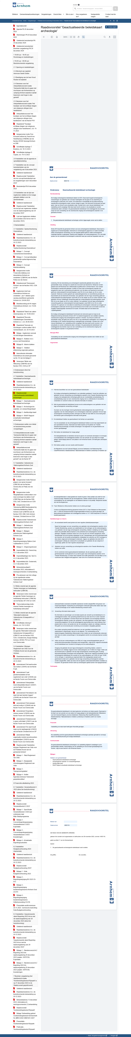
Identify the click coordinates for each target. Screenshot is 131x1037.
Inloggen (113, 1035)
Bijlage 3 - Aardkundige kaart (26, 412)
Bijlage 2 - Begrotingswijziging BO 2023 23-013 (24, 879)
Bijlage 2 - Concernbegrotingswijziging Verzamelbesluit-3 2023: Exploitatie (22, 823)
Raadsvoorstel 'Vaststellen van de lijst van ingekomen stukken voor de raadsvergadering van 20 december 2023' (25, 209)
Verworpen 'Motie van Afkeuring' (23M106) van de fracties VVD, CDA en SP (22, 364)
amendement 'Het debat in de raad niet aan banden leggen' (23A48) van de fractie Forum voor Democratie (25, 696)
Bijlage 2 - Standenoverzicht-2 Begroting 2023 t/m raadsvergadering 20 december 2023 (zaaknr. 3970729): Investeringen (25, 967)
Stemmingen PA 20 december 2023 (25, 36)
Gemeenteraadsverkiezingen (29, 14)
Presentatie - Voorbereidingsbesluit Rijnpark (23, 1022)
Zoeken (75, 5)
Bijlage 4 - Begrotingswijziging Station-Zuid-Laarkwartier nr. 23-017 (24, 541)
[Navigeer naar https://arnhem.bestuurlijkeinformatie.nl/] (21, 7)
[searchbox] (92, 8)
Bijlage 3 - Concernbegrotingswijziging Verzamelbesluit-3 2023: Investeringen (22, 833)
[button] (115, 8)
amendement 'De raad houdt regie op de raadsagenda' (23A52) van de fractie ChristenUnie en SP (25, 729)
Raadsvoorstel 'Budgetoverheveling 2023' (22, 867)
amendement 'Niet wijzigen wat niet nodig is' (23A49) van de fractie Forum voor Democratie (24, 705)
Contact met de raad (110, 15)
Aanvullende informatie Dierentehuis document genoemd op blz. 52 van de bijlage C (24, 356)
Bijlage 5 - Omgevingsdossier (26, 547)
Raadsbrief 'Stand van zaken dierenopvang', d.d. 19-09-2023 (24, 313)
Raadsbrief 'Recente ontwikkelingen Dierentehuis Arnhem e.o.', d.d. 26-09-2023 (23, 319)
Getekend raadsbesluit (24, 173)
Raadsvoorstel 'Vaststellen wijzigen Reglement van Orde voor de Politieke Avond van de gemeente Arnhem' (25, 748)
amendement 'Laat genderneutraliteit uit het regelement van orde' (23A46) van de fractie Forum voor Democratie (24, 676)
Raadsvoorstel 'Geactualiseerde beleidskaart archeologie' (23, 395)
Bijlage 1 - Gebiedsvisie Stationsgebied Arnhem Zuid (23, 526)
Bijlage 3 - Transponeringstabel (20, 770)
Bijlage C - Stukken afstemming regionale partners (23, 349)
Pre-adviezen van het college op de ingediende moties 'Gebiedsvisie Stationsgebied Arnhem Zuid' (24, 578)
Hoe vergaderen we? (81, 15)
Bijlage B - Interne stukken (25, 344)
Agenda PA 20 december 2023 (23, 30)
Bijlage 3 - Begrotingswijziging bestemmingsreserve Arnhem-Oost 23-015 (25, 888)
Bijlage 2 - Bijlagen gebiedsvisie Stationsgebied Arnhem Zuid (23, 533)
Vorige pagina (112, 27)
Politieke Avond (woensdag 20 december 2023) (50, 20)
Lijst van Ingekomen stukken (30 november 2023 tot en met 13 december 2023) (24, 219)
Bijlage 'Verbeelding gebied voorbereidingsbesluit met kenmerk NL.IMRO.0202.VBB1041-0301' (25, 1016)
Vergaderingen (46, 14)
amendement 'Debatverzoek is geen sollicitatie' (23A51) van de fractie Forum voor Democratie (25, 721)
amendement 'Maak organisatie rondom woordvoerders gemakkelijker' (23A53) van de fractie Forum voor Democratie (25, 738)
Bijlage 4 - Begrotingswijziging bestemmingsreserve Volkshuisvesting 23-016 (21, 898)
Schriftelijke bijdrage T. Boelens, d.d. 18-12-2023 (22, 148)
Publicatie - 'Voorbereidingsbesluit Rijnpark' (24, 1028)
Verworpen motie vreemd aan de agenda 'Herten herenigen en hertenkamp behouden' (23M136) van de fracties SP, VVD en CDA (25, 597)
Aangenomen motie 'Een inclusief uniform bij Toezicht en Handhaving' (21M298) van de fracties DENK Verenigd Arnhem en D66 (24, 138)
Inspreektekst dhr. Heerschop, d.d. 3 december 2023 (25, 551)
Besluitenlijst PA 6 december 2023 (24, 187)
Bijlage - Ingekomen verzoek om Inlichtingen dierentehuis (24, 334)
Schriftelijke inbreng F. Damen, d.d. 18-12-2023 (22, 624)
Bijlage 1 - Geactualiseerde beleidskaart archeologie (24, 402)
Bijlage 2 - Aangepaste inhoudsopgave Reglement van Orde (24, 763)
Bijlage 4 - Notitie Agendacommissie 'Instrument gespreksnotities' (23, 777)
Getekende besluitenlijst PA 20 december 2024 (24, 42)
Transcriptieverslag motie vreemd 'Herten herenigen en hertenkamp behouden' (23, 606)
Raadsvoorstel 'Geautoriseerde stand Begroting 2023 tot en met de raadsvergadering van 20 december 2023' (24, 942)
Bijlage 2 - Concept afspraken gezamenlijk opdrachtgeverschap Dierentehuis (25, 259)
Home (24, 20)
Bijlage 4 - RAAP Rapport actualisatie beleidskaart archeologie (23, 418)
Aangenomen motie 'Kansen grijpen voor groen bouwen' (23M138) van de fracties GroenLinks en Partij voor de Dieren (24, 484)
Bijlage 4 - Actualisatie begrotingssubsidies (22, 841)
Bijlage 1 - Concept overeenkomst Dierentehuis (22, 253)
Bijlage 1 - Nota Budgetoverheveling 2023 (22, 873)
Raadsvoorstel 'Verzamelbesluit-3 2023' (21, 805)
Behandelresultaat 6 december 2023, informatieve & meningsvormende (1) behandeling (25, 569)
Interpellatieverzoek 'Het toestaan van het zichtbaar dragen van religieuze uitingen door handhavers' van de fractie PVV (24, 117)
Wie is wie (69, 14)
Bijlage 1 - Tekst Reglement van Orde (24, 756)
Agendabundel (21, 26)
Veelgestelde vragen (95, 15)
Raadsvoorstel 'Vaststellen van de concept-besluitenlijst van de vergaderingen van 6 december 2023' (25, 179)
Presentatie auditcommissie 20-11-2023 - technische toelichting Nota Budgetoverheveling (25, 908)
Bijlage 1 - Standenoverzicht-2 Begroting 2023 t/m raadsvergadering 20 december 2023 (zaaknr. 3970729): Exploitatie (25, 955)
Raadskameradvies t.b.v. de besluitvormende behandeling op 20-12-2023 (24, 240)
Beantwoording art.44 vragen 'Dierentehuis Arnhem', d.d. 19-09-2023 (24, 306)
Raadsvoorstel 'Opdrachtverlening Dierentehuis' (24, 247)
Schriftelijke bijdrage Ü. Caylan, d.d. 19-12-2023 (22, 153)
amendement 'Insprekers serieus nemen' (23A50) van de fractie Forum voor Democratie (24, 713)
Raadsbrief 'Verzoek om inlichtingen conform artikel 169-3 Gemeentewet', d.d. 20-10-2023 (24, 327)
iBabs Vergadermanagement (97, 1035)
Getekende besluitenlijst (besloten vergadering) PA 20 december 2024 (23, 48)
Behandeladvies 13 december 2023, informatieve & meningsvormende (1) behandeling (25, 1002)
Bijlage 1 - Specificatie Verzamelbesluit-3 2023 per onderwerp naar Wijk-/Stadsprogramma (22, 813)
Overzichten (57, 14)
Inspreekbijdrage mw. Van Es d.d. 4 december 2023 (24, 557)
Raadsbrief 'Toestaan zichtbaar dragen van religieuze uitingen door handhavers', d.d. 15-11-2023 (25, 127)
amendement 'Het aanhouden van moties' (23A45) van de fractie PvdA (25, 667)
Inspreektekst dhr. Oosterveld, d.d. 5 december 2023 (25, 563)
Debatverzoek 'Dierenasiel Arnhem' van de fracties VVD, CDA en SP (25, 285)
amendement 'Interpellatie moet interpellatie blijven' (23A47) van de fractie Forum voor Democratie (24, 686)
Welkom (15, 14)
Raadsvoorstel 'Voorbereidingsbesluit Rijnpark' (24, 1009)
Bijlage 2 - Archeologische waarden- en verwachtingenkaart (24, 408)
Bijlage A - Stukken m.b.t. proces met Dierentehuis (23, 340)
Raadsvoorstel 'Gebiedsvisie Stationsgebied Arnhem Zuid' (24, 521)
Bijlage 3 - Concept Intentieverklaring (21, 266)
